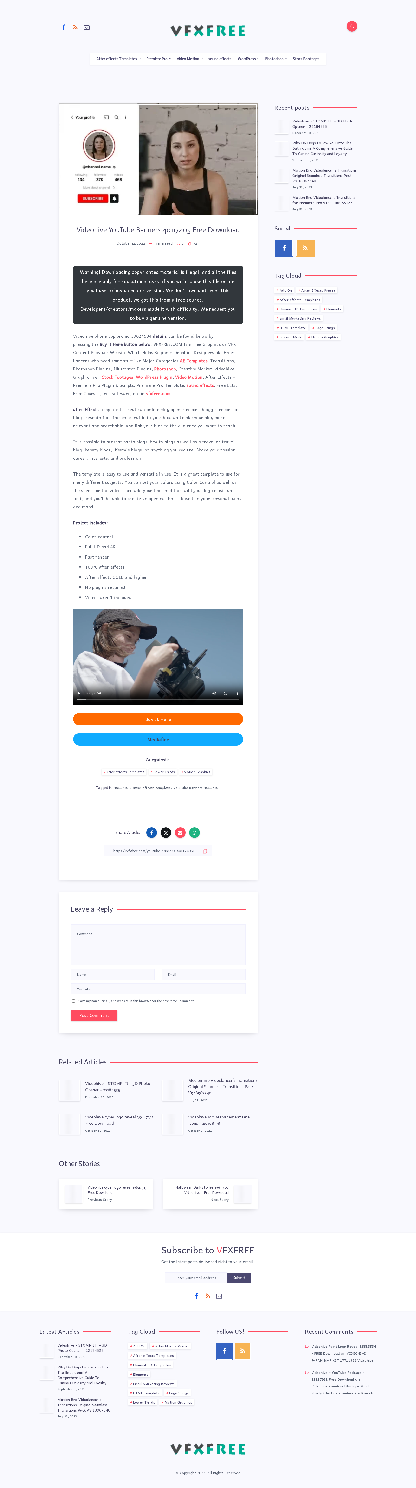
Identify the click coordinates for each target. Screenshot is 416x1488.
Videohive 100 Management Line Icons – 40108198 (219, 1120)
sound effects (220, 59)
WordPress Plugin (154, 377)
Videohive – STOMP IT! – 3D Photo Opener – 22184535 (117, 1086)
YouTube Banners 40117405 (196, 787)
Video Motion (188, 59)
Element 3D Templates (298, 308)
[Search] (352, 26)
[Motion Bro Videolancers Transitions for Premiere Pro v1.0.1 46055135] (281, 203)
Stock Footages (306, 59)
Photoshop (274, 59)
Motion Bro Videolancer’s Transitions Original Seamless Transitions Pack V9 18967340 (223, 1087)
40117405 (122, 787)
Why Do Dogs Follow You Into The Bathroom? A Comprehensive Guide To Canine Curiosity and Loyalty (322, 148)
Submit (239, 1278)
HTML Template (293, 327)
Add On (286, 290)
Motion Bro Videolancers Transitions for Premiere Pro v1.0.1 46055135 (324, 200)
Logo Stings (325, 327)
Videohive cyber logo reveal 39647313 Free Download (119, 1120)
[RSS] (75, 27)
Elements (333, 308)
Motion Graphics (197, 772)
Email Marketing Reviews (300, 318)
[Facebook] (63, 27)
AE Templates (194, 360)
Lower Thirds (164, 772)
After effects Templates (117, 59)
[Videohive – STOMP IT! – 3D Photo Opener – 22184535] (281, 126)
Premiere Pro (157, 59)
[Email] (86, 27)
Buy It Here (158, 719)
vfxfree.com (158, 393)
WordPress (247, 59)
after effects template (152, 787)
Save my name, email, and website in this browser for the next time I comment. (136, 1001)
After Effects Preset (318, 290)
